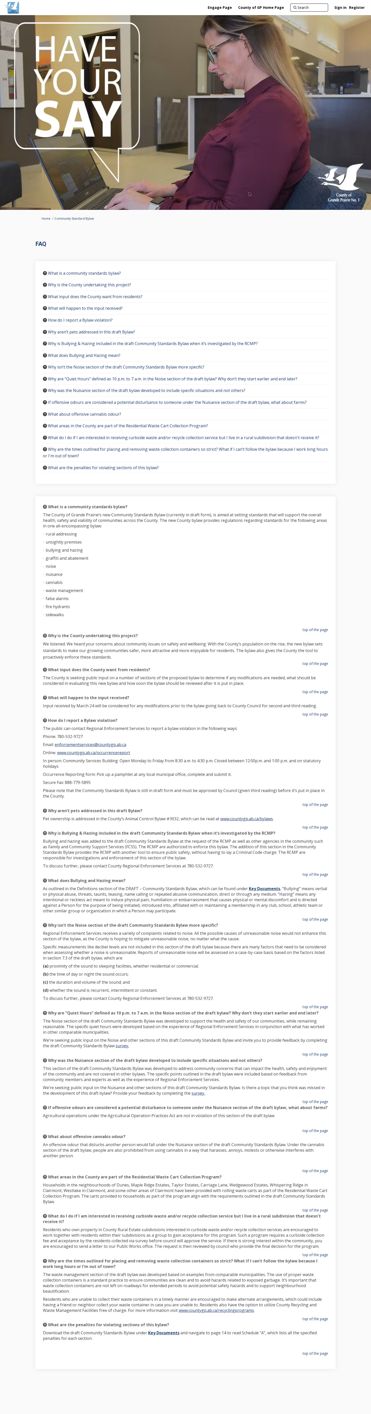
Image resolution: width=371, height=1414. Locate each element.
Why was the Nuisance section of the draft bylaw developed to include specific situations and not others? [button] (146, 390)
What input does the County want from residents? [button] (95, 296)
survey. (122, 1046)
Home (46, 218)
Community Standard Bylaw (74, 218)
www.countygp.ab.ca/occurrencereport (93, 752)
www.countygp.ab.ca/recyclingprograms (216, 1310)
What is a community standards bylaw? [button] (84, 273)
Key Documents (264, 888)
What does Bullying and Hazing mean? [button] (84, 355)
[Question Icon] (45, 273)
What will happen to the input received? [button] (85, 308)
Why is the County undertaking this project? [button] (89, 285)
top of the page (315, 629)
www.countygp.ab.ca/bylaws (246, 819)
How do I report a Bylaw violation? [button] (80, 320)
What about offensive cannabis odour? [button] (84, 414)
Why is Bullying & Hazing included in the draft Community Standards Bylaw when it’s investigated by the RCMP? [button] (153, 343)
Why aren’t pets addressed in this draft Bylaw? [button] (91, 332)
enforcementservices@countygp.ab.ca (90, 744)
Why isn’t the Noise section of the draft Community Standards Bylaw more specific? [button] (126, 367)
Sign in (340, 7)
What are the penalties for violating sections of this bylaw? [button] (103, 467)
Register (357, 7)
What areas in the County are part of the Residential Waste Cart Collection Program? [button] (128, 426)
